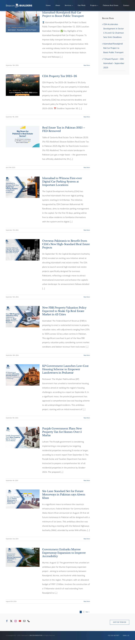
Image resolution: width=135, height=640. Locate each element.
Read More (87, 65)
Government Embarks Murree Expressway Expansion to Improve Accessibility (64, 553)
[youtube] (20, 621)
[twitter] (11, 621)
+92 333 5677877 (113, 635)
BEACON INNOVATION (36, 635)
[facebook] (7, 621)
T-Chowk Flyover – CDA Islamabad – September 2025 (113, 63)
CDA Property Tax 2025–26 (59, 76)
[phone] (29, 621)
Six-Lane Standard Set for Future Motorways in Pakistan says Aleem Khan (63, 494)
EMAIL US (126, 635)
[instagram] (15, 621)
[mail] (24, 621)
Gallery (26, 385)
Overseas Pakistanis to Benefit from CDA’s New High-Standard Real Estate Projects (66, 244)
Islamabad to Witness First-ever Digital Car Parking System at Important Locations (62, 181)
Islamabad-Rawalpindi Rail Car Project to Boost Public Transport (113, 48)
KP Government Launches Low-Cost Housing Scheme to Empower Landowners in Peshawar (19, 385)
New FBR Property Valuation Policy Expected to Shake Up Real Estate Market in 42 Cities (64, 311)
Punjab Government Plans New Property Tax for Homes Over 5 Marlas (62, 432)
